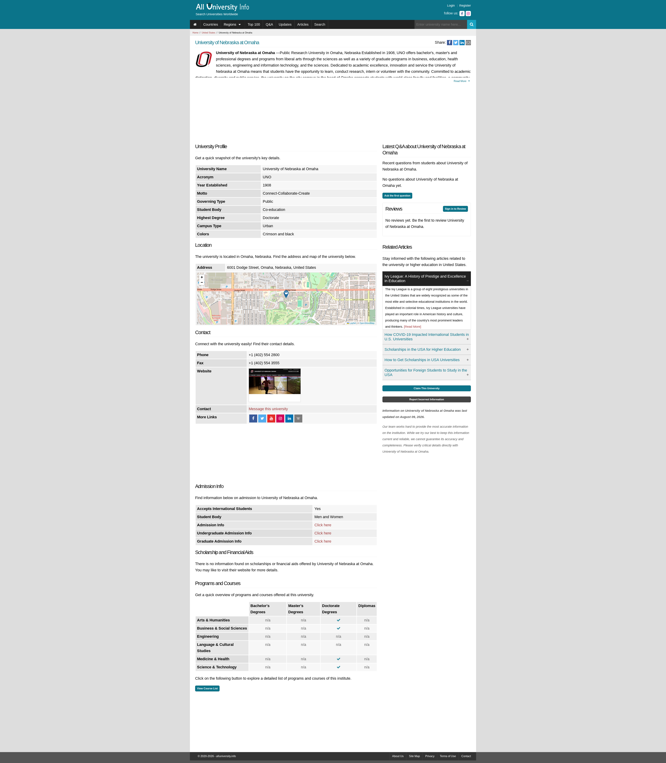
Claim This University (426, 388)
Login (451, 5)
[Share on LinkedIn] (462, 42)
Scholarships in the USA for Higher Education (423, 349)
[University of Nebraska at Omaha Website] (275, 401)
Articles (303, 24)
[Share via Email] (468, 42)
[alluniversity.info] (222, 10)
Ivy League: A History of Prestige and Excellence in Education (425, 278)
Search (319, 24)
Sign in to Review (455, 208)
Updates (285, 24)
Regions (230, 24)
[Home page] (195, 24)
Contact (466, 756)
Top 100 (254, 24)
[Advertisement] (286, 112)
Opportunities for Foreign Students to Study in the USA (426, 372)
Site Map (414, 756)
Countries (210, 24)
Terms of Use (448, 756)
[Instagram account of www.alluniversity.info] (468, 13)
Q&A (269, 24)
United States (208, 32)
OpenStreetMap (367, 322)
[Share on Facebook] (449, 42)
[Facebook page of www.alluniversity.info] (462, 13)
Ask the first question (397, 195)
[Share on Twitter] (455, 42)
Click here (322, 525)
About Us (398, 756)
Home (195, 32)
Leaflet (352, 322)
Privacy (429, 756)
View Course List (207, 688)
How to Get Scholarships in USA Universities (422, 360)
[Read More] (412, 326)
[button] (286, 294)
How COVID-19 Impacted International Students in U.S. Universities (427, 336)
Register (465, 5)
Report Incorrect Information (426, 399)
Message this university (268, 409)
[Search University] (471, 24)
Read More (460, 81)
